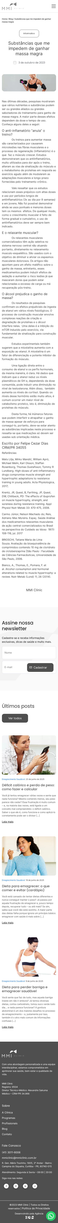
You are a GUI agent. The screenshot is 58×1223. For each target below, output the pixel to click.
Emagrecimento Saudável (13, 779)
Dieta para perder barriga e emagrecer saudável (25, 989)
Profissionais (9, 1123)
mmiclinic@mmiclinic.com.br (19, 1157)
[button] (51, 1216)
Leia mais (7, 821)
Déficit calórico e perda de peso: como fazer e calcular (28, 787)
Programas (8, 1117)
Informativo (29, 33)
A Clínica (7, 1112)
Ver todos (15, 718)
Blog (11, 19)
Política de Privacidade (36, 1208)
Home (4, 19)
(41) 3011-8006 (11, 1152)
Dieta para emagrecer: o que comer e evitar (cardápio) (26, 888)
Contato (7, 1134)
